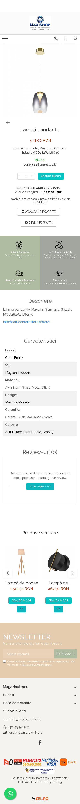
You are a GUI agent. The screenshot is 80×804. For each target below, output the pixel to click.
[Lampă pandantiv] (40, 80)
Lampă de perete (58, 583)
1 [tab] (40, 111)
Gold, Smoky (43, 432)
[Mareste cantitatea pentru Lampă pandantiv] (32, 176)
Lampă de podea (21, 583)
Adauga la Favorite (40, 211)
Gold (9, 358)
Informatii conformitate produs (26, 322)
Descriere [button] (40, 301)
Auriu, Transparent (18, 432)
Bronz (18, 358)
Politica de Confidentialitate (37, 664)
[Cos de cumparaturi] (65, 39)
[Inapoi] (6, 122)
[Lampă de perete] (58, 562)
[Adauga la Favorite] (21, 609)
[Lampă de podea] (21, 562)
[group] (40, 80)
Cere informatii (40, 222)
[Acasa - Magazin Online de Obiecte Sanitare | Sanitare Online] (40, 23)
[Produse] (5, 40)
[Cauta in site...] (75, 39)
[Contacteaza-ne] (56, 39)
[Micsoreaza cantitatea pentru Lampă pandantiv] (20, 176)
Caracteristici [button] (40, 341)
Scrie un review (40, 486)
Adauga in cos (51, 176)
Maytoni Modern (17, 373)
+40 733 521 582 (18, 727)
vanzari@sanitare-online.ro (25, 732)
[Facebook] (40, 742)
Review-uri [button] (40, 452)
